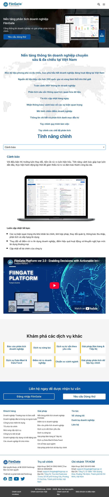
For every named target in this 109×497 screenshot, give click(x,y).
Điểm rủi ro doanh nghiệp (47, 422)
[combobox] (54, 147)
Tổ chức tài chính (10, 426)
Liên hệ (75, 424)
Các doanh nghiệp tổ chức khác (16, 441)
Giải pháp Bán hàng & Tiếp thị (49, 436)
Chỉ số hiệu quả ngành (46, 444)
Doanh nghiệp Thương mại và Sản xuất (19, 415)
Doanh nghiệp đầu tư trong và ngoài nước (20, 419)
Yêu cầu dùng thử (17, 37)
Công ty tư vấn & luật (11, 434)
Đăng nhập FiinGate (29, 396)
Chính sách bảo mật (39, 492)
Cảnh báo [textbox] (10, 147)
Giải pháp (42, 411)
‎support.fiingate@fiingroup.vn (55, 471)
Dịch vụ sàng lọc (44, 433)
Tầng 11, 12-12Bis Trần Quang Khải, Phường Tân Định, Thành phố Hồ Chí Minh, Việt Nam (88, 474)
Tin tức (75, 411)
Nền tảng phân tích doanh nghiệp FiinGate (51, 416)
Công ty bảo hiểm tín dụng (14, 423)
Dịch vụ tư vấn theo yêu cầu (48, 429)
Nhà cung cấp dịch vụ (12, 430)
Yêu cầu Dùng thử (84, 396)
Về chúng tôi (78, 415)
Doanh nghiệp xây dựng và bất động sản (19, 437)
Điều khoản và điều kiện (85, 492)
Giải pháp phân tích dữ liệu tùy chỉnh (52, 447)
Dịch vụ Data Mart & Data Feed (50, 440)
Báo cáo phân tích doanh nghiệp (50, 425)
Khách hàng (9, 411)
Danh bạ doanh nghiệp (83, 420)
